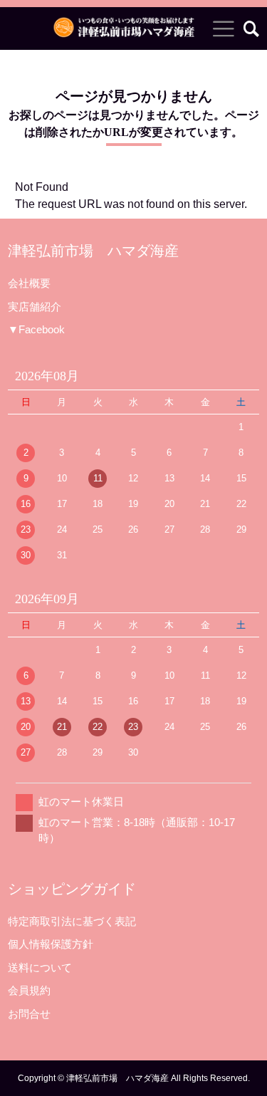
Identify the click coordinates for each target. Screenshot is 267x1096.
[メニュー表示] (223, 28)
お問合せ (29, 1014)
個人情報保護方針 (50, 944)
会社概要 (29, 283)
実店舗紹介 (34, 307)
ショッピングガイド (72, 889)
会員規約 (29, 990)
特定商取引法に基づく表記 (72, 921)
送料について (40, 967)
